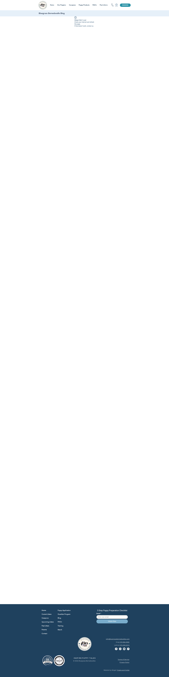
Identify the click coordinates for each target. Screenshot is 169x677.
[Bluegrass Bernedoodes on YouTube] (124, 649)
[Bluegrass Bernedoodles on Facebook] (116, 649)
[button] (116, 4)
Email (98, 613)
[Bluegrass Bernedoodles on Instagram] (120, 649)
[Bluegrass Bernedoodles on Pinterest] (128, 649)
